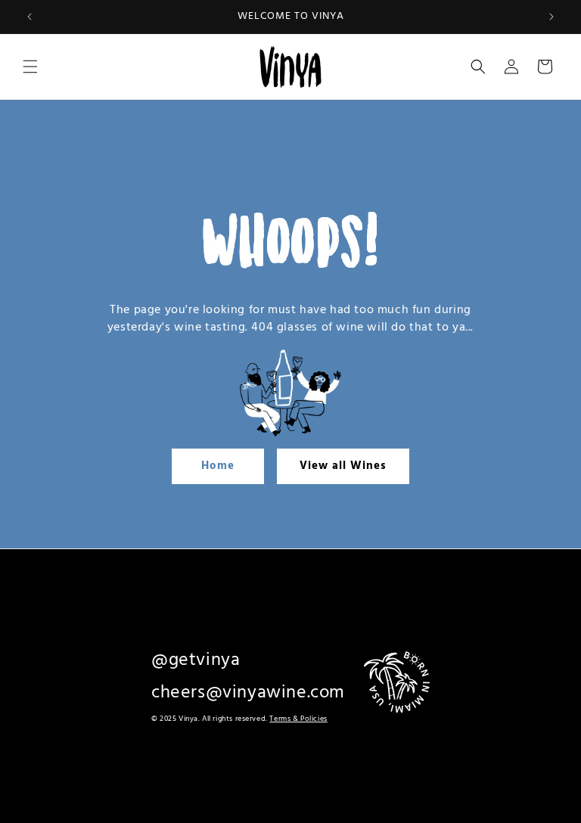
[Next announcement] (551, 16)
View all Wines (343, 466)
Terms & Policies (298, 719)
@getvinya (195, 660)
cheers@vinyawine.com (248, 693)
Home (218, 466)
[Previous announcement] (29, 16)
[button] (30, 66)
